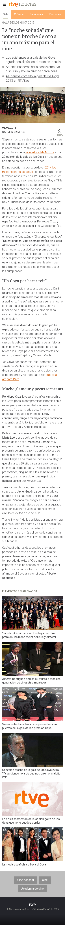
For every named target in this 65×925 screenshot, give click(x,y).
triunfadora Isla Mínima (39, 152)
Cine (45, 880)
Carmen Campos (13, 132)
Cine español (25, 880)
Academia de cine (32, 888)
